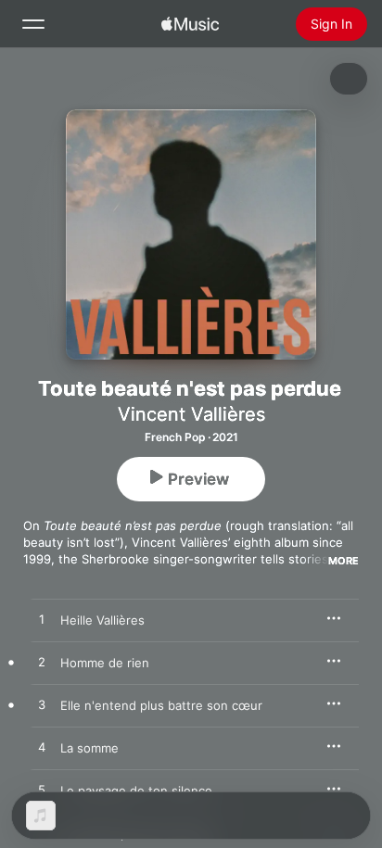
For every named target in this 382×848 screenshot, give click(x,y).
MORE (343, 560)
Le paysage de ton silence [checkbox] (136, 790)
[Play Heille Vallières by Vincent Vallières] (41, 620)
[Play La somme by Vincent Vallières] (41, 748)
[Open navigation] (33, 24)
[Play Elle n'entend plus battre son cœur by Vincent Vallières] (41, 705)
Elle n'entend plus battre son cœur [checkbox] (161, 705)
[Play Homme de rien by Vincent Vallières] (41, 662)
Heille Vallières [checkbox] (102, 620)
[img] (190, 24)
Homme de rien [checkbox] (104, 662)
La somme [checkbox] (89, 747)
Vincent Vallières (191, 414)
